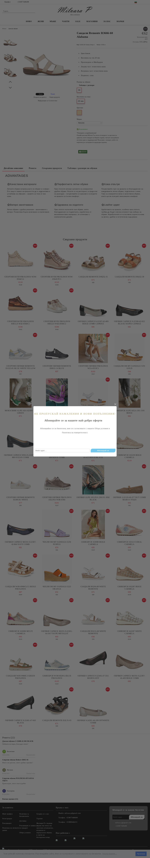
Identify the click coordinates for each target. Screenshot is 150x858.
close (115, 404)
